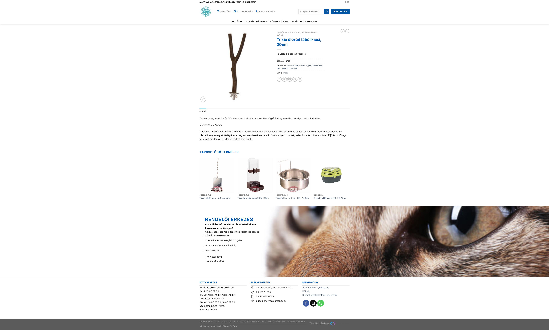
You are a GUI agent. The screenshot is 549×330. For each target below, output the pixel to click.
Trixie (285, 73)
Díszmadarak (292, 65)
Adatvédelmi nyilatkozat (315, 287)
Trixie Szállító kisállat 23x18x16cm (330, 198)
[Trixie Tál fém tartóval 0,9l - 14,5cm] (293, 175)
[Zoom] (203, 99)
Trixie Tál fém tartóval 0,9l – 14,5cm (292, 198)
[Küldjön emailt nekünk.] (348, 2)
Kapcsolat (311, 21)
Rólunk (274, 21)
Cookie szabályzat (275, 322)
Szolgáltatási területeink (213, 322)
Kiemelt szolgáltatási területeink (319, 295)
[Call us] (320, 303)
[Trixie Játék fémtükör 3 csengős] (217, 175)
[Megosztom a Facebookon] (279, 79)
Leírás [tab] (202, 111)
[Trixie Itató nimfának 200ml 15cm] (255, 175)
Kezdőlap (237, 21)
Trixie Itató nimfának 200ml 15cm (253, 198)
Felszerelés (317, 65)
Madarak (294, 32)
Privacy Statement (297, 322)
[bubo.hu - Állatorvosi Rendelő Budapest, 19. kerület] (206, 11)
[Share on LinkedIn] (300, 79)
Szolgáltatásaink (255, 21)
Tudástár (297, 21)
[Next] (349, 181)
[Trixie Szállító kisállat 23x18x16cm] (331, 175)
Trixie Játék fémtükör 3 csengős (214, 198)
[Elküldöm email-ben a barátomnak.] (289, 79)
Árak (286, 21)
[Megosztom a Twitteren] (284, 79)
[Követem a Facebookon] (345, 2)
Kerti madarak (310, 32)
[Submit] (326, 11)
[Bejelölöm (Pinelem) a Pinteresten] (294, 79)
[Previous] (199, 181)
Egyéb (280, 35)
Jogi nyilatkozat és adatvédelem (246, 322)
